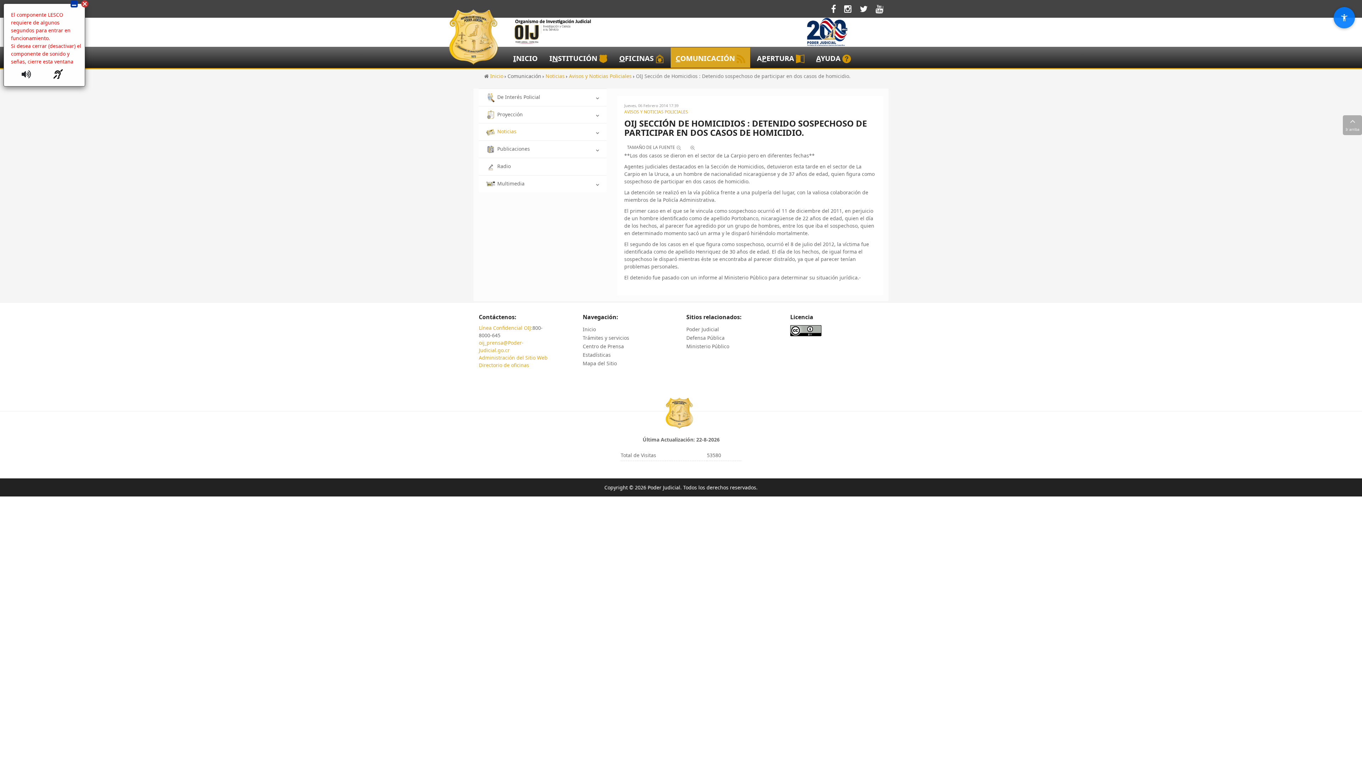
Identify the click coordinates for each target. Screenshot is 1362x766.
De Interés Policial (518, 97)
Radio (504, 166)
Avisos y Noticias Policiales (656, 112)
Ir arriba (1353, 129)
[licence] (805, 330)
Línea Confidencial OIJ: (505, 327)
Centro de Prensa (603, 346)
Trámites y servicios (606, 337)
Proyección (510, 114)
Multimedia (511, 183)
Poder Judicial (702, 329)
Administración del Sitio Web (513, 357)
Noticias (506, 131)
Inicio (589, 329)
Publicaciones (513, 148)
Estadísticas (597, 354)
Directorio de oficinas (504, 365)
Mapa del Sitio (600, 363)
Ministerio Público (707, 346)
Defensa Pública (705, 337)
